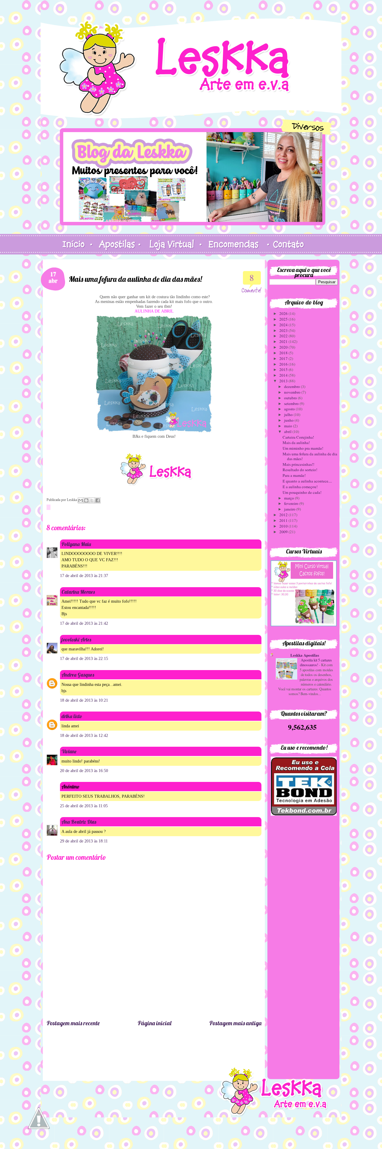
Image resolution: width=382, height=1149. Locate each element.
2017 (284, 358)
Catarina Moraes (78, 592)
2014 (284, 375)
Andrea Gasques (77, 675)
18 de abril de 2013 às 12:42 (84, 735)
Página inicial (154, 1023)
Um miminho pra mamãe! (303, 448)
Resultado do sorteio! (300, 469)
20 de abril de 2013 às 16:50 (84, 770)
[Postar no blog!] (86, 500)
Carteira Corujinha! (298, 437)
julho (289, 414)
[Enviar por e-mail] (81, 500)
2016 (284, 364)
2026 (284, 313)
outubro (291, 397)
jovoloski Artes (76, 639)
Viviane (68, 751)
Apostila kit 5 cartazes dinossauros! (316, 662)
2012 (284, 514)
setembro (292, 403)
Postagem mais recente (73, 1023)
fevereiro (291, 503)
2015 (284, 369)
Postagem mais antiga (235, 1023)
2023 (284, 330)
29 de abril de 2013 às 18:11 (84, 841)
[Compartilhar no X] (92, 500)
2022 (284, 335)
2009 (284, 531)
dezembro (292, 386)
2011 (284, 520)
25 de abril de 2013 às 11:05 (84, 806)
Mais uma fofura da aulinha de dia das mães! (310, 456)
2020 (284, 347)
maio (288, 426)
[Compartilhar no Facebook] (98, 500)
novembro (292, 392)
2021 (284, 341)
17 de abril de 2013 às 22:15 (84, 658)
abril (288, 431)
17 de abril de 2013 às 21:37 (84, 575)
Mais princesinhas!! (298, 464)
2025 (284, 319)
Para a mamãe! (294, 475)
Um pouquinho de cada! (302, 492)
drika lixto (71, 716)
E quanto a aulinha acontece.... (307, 481)
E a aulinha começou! (300, 486)
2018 (284, 352)
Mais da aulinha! (296, 442)
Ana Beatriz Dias (78, 822)
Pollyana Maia (76, 544)
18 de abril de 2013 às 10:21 (84, 700)
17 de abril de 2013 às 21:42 (84, 623)
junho (289, 420)
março (289, 498)
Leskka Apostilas (304, 655)
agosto (290, 409)
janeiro (290, 509)
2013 (284, 380)
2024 (284, 324)
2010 (284, 526)
